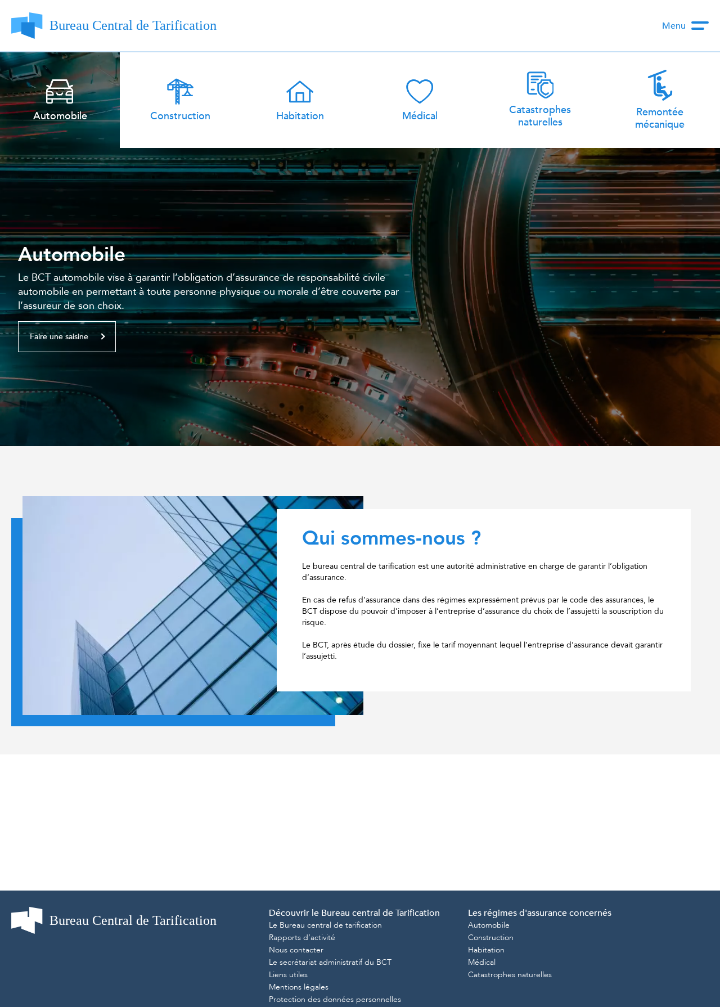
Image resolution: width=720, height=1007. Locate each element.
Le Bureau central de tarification (325, 925)
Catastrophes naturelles (510, 974)
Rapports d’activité (302, 937)
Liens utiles (288, 974)
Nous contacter (296, 950)
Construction (491, 937)
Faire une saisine (59, 336)
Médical (482, 962)
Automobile (71, 255)
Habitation (486, 950)
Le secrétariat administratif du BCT (330, 962)
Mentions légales (298, 987)
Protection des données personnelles (335, 999)
